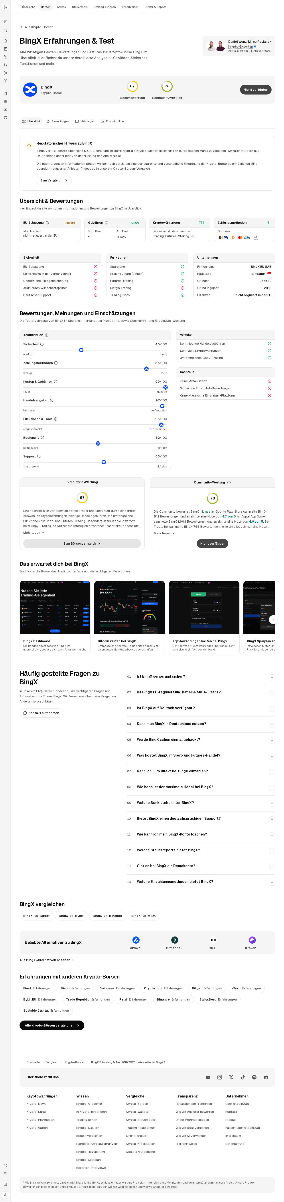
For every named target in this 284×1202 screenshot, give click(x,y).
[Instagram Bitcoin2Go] (219, 1077)
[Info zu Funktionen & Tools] (55, 419)
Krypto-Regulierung (90, 1152)
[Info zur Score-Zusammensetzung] (229, 482)
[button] (121, 237)
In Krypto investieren (91, 1111)
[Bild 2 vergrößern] (129, 607)
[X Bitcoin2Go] (231, 1077)
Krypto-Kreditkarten (141, 1144)
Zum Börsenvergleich (79, 543)
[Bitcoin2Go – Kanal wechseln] (5, 7)
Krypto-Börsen (75, 1062)
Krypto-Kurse (37, 1111)
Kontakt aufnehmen (44, 713)
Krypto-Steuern (87, 1128)
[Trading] (5, 73)
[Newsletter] (5, 109)
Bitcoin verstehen (89, 1136)
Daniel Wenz (237, 41)
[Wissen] (5, 81)
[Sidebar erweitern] (5, 1184)
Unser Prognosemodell (192, 1119)
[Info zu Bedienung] (42, 437)
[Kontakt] (5, 1165)
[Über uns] (5, 1173)
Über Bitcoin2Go (237, 1103)
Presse (230, 1119)
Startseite (33, 1062)
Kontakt (231, 1111)
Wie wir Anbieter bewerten (195, 1111)
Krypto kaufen (37, 1128)
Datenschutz (234, 1144)
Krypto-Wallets (137, 1111)
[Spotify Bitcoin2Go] (254, 1077)
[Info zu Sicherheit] (42, 344)
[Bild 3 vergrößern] (204, 607)
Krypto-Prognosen (40, 1119)
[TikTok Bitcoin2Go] (243, 1077)
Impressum (233, 1136)
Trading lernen (86, 1119)
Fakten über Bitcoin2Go (242, 1128)
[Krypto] (5, 56)
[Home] (5, 40)
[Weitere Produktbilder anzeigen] (273, 619)
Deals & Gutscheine (140, 1152)
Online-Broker (136, 1136)
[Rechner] (5, 93)
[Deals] (5, 101)
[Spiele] (5, 117)
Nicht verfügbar (256, 89)
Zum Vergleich (51, 180)
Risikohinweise (186, 1144)
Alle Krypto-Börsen (39, 27)
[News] (5, 48)
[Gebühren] (106, 223)
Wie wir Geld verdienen (192, 1128)
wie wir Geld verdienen (122, 1186)
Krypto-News (36, 1103)
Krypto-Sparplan (88, 1160)
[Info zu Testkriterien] (46, 335)
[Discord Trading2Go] (266, 1077)
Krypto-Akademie (89, 1103)
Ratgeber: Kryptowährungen (96, 1144)
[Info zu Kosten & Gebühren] (55, 381)
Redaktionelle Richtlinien (194, 1103)
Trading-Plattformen (141, 1128)
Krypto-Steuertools (140, 1119)
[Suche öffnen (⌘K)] (5, 30)
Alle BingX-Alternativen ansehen (45, 960)
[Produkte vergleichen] (5, 21)
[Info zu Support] (39, 456)
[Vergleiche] (5, 64)
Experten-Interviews (91, 1168)
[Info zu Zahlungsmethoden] (56, 363)
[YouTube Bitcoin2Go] (208, 1077)
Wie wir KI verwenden (191, 1136)
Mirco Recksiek (260, 41)
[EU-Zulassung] (47, 223)
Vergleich (52, 1062)
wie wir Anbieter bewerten (160, 1186)
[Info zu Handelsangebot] (51, 400)
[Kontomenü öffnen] (5, 1194)
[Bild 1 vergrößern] (55, 607)
